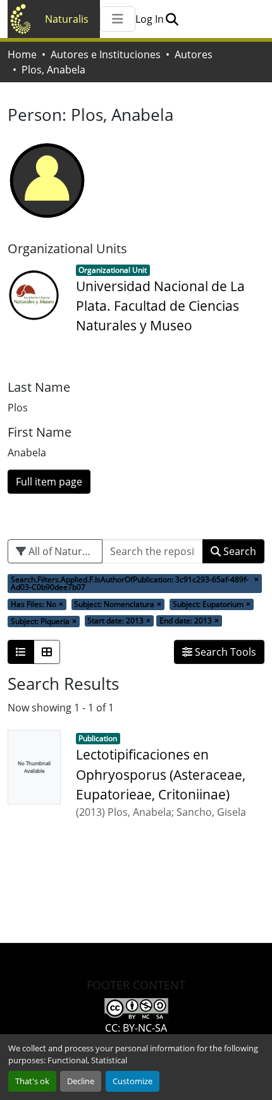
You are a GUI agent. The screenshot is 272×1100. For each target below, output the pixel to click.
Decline (80, 1081)
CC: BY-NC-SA (136, 1028)
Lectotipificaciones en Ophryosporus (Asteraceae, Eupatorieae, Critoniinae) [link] (160, 774)
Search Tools (224, 652)
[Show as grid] (47, 652)
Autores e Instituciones (106, 54)
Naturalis (67, 19)
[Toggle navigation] (117, 19)
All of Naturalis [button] (62, 551)
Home (22, 54)
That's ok (32, 1081)
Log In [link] (149, 19)
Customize (132, 1081)
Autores (194, 54)
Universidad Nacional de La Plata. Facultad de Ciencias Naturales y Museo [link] (160, 305)
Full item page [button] (49, 482)
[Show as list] (21, 652)
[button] (172, 19)
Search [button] (238, 551)
